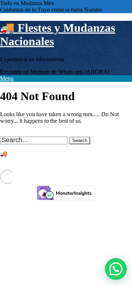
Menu (7, 78)
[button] (116, 269)
